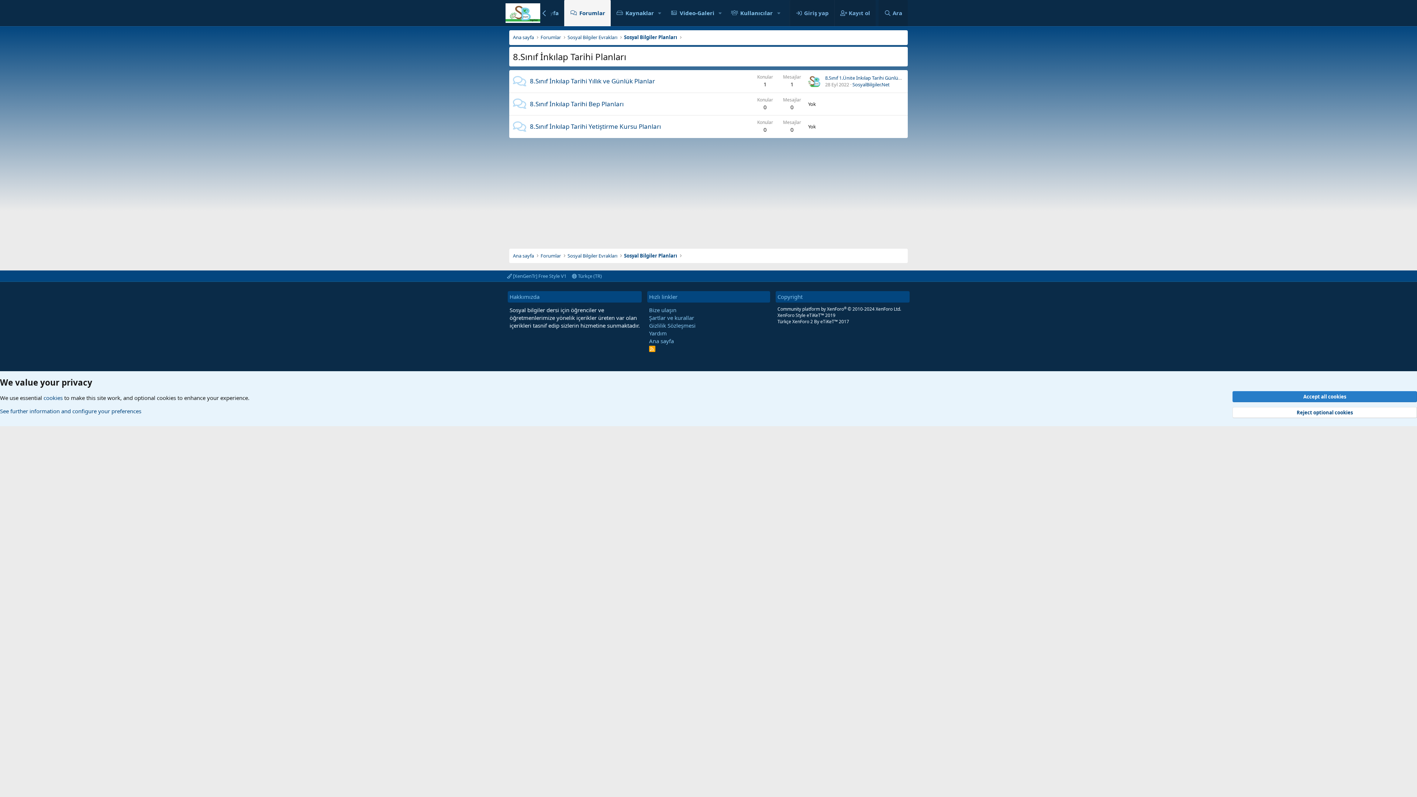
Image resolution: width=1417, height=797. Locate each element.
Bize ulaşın (662, 310)
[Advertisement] (708, 189)
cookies (53, 397)
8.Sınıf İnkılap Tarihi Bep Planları (577, 104)
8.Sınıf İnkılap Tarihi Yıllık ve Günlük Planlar (592, 81)
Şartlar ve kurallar (671, 317)
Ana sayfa (661, 341)
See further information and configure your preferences (70, 411)
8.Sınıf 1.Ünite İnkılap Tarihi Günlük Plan (868, 78)
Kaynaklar (639, 13)
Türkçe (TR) (589, 276)
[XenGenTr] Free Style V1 (539, 276)
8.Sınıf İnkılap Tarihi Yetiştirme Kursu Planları (595, 126)
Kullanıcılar (756, 13)
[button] (660, 13)
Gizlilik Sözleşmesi (672, 325)
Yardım (658, 333)
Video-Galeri (697, 13)
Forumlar (592, 13)
